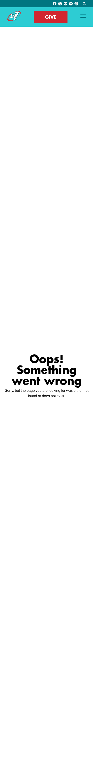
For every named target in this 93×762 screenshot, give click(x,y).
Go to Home (46, 406)
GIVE (50, 17)
